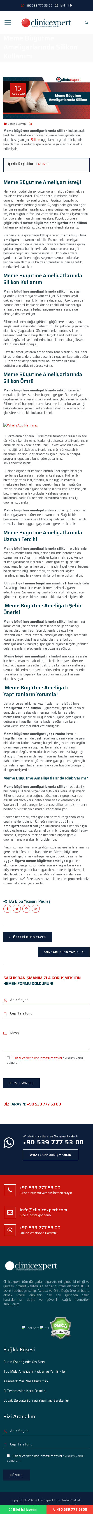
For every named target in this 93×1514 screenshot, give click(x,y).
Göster (42, 164)
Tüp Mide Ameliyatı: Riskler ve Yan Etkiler (34, 1371)
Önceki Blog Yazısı (29, 937)
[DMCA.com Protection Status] (61, 1327)
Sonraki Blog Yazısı (62, 952)
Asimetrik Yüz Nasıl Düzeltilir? (26, 1381)
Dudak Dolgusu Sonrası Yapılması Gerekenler (36, 1400)
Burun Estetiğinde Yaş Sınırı (24, 1361)
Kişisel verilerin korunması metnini (37, 1058)
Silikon (35, 139)
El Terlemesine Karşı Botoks (24, 1390)
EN (62, 5)
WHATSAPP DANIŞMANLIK (50, 1154)
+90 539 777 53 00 (44, 1104)
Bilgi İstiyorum (25, 1509)
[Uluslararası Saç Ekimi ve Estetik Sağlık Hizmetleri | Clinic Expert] (46, 22)
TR (70, 5)
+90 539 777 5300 (71, 1509)
